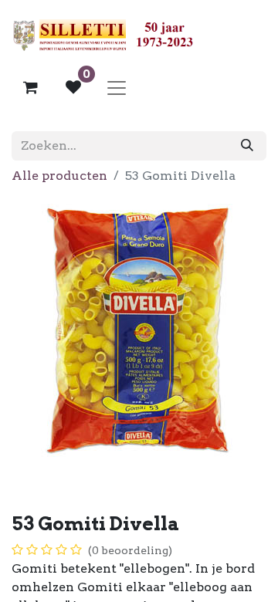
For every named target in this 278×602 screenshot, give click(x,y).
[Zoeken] (247, 146)
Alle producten (59, 175)
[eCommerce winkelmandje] (30, 87)
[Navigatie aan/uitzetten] (116, 87)
